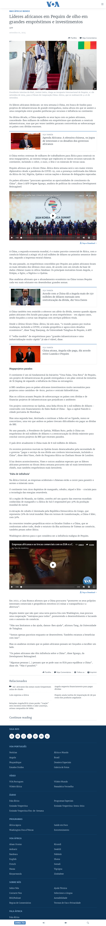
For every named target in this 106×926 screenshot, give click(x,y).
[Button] (72, 37)
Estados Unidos (16, 767)
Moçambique (15, 762)
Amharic (13, 849)
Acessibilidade (60, 898)
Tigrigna (58, 869)
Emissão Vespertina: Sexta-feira (69, 806)
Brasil (56, 757)
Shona (57, 859)
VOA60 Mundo (61, 782)
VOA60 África (15, 787)
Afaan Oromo (15, 844)
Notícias (13, 753)
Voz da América (21, 199)
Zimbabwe (59, 874)
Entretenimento (61, 830)
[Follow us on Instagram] (23, 736)
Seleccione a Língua (63, 893)
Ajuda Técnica (60, 888)
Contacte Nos (15, 893)
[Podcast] (35, 736)
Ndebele (58, 854)
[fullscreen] (94, 237)
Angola (12, 757)
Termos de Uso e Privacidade (67, 903)
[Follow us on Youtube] (17, 736)
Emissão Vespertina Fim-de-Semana (26, 811)
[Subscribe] (41, 736)
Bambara (13, 854)
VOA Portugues (16, 782)
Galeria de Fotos (61, 767)
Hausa (12, 869)
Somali (57, 864)
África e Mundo (61, 753)
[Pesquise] (88, 923)
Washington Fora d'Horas (21, 830)
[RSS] (47, 736)
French (12, 864)
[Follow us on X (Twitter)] (29, 736)
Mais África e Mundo (19, 11)
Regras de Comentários (20, 903)
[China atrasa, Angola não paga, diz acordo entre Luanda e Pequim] (25, 354)
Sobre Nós (14, 888)
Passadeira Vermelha (63, 787)
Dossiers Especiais (62, 762)
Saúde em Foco (61, 825)
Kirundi (57, 844)
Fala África (14, 801)
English (13, 859)
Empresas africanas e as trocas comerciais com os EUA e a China (44, 544)
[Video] (66, 923)
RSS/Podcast (15, 898)
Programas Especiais (63, 801)
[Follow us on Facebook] (11, 736)
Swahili (57, 849)
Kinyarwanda (15, 874)
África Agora (15, 825)
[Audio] (44, 923)
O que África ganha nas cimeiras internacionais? (36, 195)
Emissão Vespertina (18, 806)
